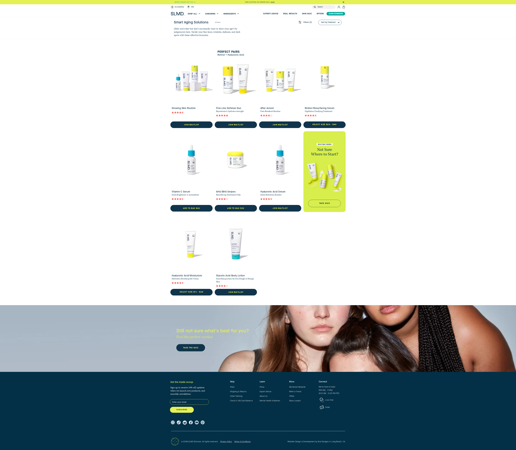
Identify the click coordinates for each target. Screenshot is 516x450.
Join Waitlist (191, 125)
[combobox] (326, 7)
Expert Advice (270, 14)
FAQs (232, 387)
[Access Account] (339, 7)
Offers (320, 14)
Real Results (290, 14)
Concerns (210, 14)
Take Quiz (324, 203)
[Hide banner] (343, 2)
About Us (263, 396)
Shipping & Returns (238, 392)
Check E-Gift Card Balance (241, 401)
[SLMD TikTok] (179, 423)
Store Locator (295, 401)
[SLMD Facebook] (191, 423)
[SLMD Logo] (177, 13)
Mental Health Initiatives (270, 401)
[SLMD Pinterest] (203, 423)
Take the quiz (190, 348)
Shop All (193, 14)
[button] (177, 7)
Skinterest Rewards (297, 387)
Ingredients (229, 14)
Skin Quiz (307, 14)
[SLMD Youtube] (197, 423)
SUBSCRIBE (181, 410)
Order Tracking (236, 396)
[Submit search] (315, 7)
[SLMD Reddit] (185, 423)
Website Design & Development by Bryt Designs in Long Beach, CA (316, 442)
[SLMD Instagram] (173, 423)
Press (262, 387)
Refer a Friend (295, 392)
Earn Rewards (336, 14)
